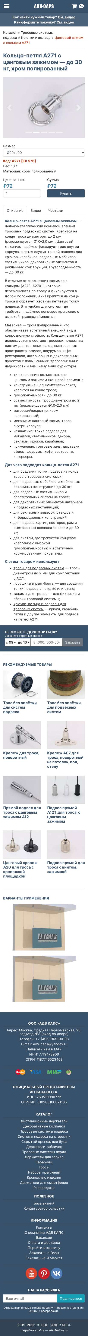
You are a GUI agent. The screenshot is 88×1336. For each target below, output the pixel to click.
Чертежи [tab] (55, 210)
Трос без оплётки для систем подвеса (20, 707)
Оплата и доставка (44, 1242)
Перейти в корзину (44, 1247)
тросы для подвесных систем (38, 568)
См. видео (66, 17)
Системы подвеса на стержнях (44, 1136)
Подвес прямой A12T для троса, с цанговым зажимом (63, 815)
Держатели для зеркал (44, 1157)
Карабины (44, 1162)
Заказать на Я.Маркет (44, 1258)
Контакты (44, 1227)
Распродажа (44, 1188)
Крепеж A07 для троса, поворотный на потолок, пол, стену (65, 760)
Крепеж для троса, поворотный (21, 755)
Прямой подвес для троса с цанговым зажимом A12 (22, 812)
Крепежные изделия (44, 1177)
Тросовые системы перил (44, 1152)
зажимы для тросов (30, 593)
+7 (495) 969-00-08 (52, 1039)
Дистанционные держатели (44, 1121)
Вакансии (44, 1237)
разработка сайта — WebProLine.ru (44, 1330)
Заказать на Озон (44, 1253)
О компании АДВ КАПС (44, 1232)
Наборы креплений (44, 1172)
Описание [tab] (15, 210)
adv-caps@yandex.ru (50, 1044)
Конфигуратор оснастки (44, 1208)
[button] (9, 107)
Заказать (72, 642)
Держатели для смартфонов (44, 1182)
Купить (66, 193)
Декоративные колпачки (44, 1126)
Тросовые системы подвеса (44, 1131)
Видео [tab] (36, 210)
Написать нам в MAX (44, 1049)
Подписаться (71, 1298)
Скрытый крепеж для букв (44, 1141)
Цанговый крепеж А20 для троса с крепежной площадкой (20, 869)
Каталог (10, 32)
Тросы (44, 1167)
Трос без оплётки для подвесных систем (64, 707)
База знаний (44, 1203)
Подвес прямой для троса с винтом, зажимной (66, 867)
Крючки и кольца (35, 37)
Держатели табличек (44, 1147)
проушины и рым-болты (33, 583)
